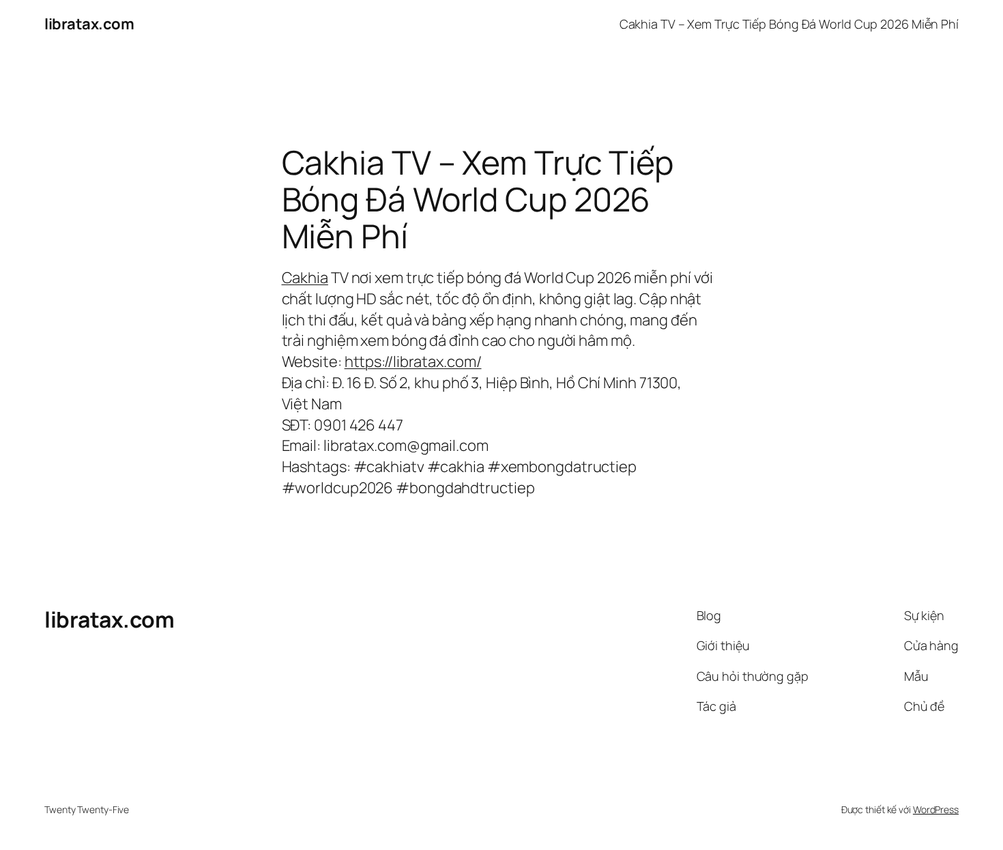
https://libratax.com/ (413, 361)
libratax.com (89, 24)
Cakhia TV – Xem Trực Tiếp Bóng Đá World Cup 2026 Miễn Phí (789, 24)
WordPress (936, 809)
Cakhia (305, 277)
